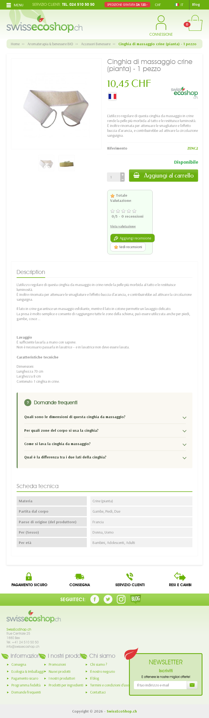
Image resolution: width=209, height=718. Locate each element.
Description (31, 272)
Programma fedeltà (26, 685)
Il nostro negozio (102, 671)
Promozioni (57, 664)
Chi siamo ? (98, 664)
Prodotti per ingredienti (66, 685)
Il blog (94, 678)
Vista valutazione (123, 226)
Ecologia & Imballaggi (27, 671)
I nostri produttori (62, 678)
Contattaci (98, 692)
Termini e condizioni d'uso (109, 685)
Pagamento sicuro (24, 678)
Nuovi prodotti (59, 671)
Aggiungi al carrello (169, 175)
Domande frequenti (26, 692)
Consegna (18, 664)
